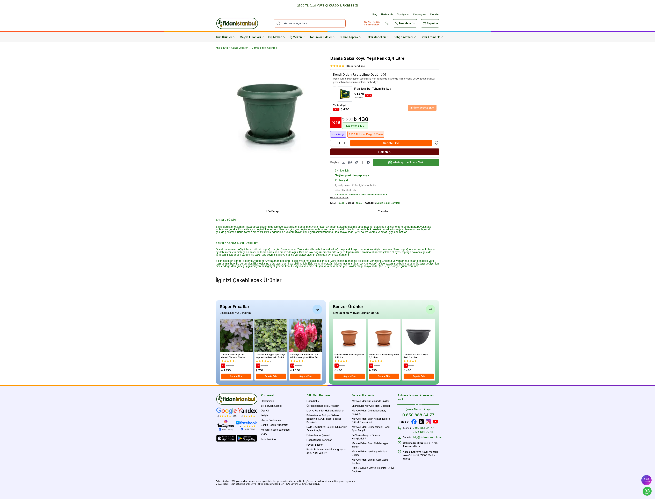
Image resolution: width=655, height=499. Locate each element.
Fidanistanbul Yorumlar (319, 439)
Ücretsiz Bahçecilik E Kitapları (323, 405)
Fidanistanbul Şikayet (318, 435)
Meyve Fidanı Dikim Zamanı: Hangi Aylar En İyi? (371, 428)
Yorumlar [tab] (383, 211)
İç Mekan (296, 37)
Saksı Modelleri (376, 37)
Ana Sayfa (222, 47)
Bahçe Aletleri (403, 37)
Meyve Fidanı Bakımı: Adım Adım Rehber (370, 461)
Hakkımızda (387, 14)
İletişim (264, 415)
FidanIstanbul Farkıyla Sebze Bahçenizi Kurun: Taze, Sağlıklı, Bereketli (324, 419)
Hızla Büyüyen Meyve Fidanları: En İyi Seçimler (373, 469)
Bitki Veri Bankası (318, 395)
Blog (375, 14)
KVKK (264, 434)
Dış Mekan (275, 37)
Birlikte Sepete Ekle (422, 107)
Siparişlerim (403, 14)
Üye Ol (265, 410)
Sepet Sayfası (646, 480)
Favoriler (434, 14)
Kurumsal (267, 395)
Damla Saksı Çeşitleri (264, 47)
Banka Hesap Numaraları (274, 424)
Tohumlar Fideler (320, 37)
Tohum (260, 484)
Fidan (218, 481)
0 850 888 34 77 (418, 414)
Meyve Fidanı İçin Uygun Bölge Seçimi (369, 453)
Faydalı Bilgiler (315, 444)
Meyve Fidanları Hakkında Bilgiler (325, 410)
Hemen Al (384, 152)
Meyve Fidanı (222, 484)
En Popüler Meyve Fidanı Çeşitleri (371, 405)
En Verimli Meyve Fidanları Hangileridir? (366, 437)
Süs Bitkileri (247, 484)
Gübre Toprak (349, 37)
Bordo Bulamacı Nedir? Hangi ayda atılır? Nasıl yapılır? (326, 451)
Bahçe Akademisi (363, 395)
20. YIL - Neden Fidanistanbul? (371, 23)
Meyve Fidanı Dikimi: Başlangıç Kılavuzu (369, 412)
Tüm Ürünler (224, 37)
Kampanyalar (419, 14)
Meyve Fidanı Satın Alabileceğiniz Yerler (371, 445)
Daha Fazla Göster (339, 197)
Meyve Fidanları (250, 37)
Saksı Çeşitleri (239, 47)
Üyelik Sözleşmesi (271, 420)
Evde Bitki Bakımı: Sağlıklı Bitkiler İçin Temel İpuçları (327, 428)
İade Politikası (268, 439)
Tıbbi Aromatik (430, 37)
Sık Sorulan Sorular (271, 405)
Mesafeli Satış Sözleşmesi (275, 429)
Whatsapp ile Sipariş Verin (408, 162)
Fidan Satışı (313, 401)
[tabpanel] (327, 242)
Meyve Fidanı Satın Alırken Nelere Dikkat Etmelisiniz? (371, 420)
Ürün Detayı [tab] (272, 211)
